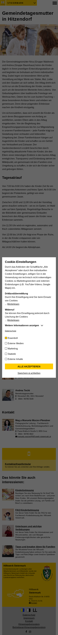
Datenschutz (10, 331)
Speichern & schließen (29, 373)
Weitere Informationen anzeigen (22, 325)
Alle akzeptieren (29, 366)
